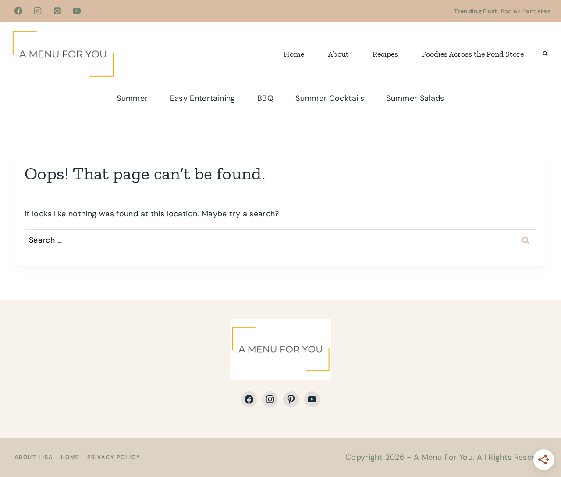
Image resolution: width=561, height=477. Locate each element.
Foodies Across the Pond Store (473, 54)
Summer (132, 98)
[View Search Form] (545, 54)
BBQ (265, 98)
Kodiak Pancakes (525, 11)
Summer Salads (415, 98)
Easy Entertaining (202, 98)
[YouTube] (77, 11)
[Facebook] (18, 11)
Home (294, 54)
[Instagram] (38, 11)
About (338, 54)
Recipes (385, 54)
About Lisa (33, 457)
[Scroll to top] (540, 443)
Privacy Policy (113, 457)
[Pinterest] (57, 11)
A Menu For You (443, 457)
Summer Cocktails (329, 98)
